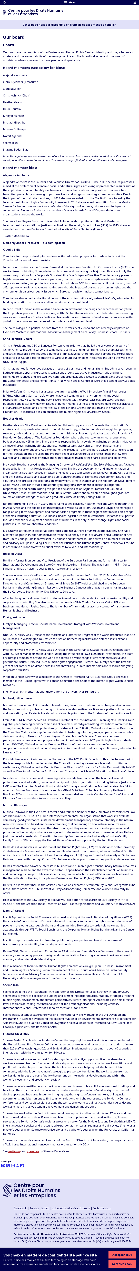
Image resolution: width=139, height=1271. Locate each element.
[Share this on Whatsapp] (3, 1165)
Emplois (34, 1208)
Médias (45, 1208)
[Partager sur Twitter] (8, 1165)
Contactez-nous (102, 1208)
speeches (33, 1151)
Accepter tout (122, 1255)
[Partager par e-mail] (22, 1165)
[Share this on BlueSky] (17, 1165)
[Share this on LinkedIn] (13, 1165)
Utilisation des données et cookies (71, 1208)
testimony (14, 1151)
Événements (20, 1208)
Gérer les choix (122, 1264)
